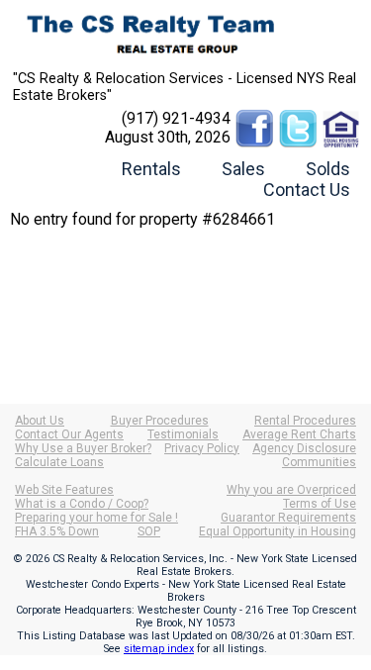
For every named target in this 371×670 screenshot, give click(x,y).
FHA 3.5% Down (57, 531)
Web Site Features (64, 490)
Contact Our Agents (69, 434)
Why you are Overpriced (291, 490)
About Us (39, 421)
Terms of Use (319, 504)
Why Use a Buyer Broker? (83, 448)
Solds (328, 168)
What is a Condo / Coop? (81, 504)
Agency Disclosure (304, 448)
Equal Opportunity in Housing (277, 531)
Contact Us (306, 189)
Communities (319, 462)
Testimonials (183, 434)
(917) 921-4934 (176, 118)
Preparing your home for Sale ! (96, 518)
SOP (149, 531)
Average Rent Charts (299, 434)
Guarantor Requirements (288, 518)
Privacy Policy (201, 448)
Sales (243, 168)
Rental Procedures (305, 421)
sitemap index (159, 648)
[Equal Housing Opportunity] (341, 118)
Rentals (151, 168)
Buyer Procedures (160, 421)
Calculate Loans (59, 462)
